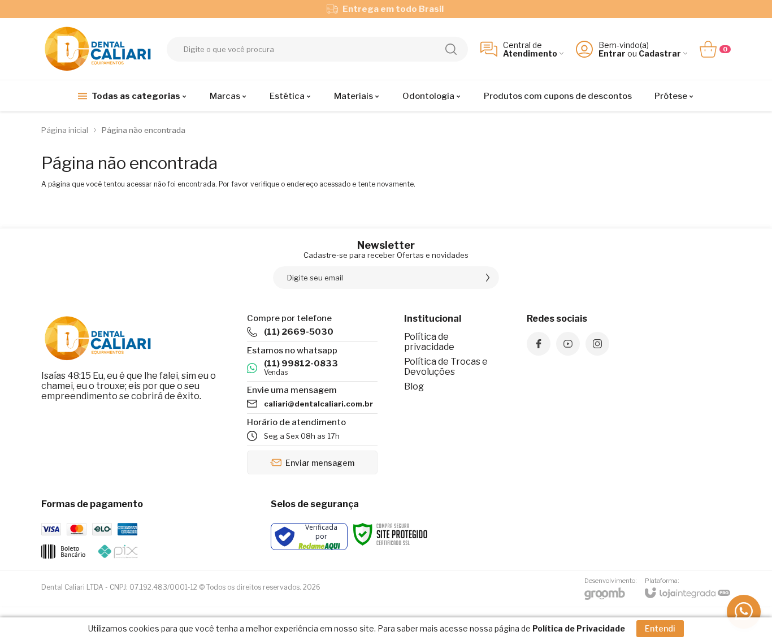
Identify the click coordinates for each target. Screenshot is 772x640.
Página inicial (64, 130)
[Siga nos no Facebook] (538, 344)
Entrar (612, 53)
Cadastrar (660, 53)
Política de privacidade (429, 341)
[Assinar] (487, 277)
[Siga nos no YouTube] (568, 344)
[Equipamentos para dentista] (97, 49)
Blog (414, 386)
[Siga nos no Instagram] (597, 344)
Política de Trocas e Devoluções (446, 366)
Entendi (660, 628)
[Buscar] (451, 49)
